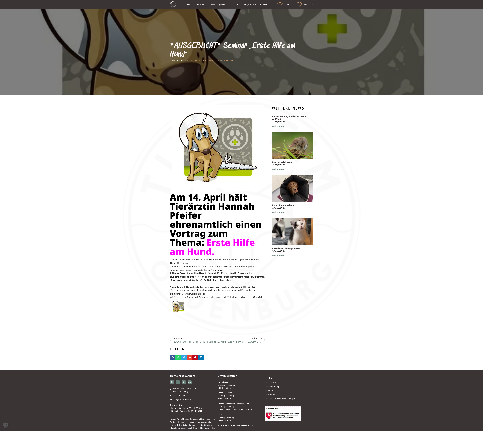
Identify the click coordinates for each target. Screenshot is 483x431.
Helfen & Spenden (218, 4)
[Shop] (280, 4)
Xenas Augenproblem (283, 205)
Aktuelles (264, 4)
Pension (200, 4)
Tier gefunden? (249, 4)
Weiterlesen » (278, 126)
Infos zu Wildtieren (282, 162)
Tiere (188, 4)
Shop (286, 4)
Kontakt (236, 4)
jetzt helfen (308, 4)
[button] (172, 357)
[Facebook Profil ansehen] (184, 382)
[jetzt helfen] (299, 4)
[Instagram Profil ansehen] (172, 382)
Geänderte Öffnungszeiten (286, 248)
